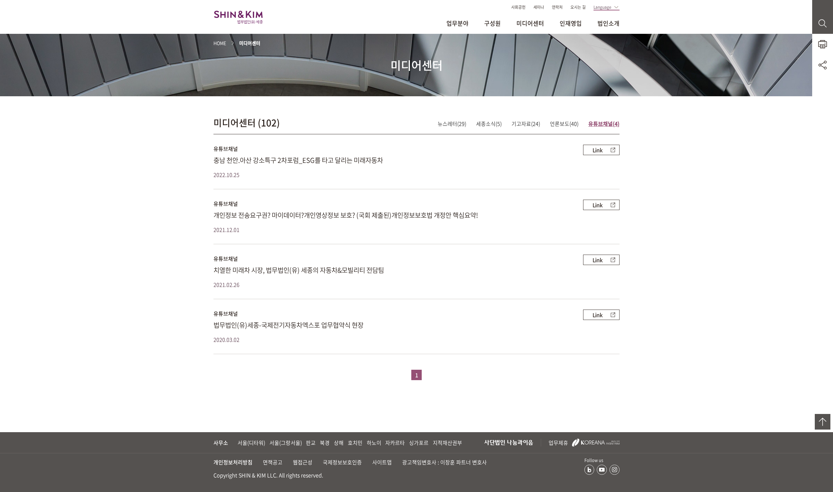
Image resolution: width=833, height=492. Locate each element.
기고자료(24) (526, 123)
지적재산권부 (447, 442)
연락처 (557, 7)
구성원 (492, 23)
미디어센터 (530, 23)
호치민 (355, 442)
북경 (325, 442)
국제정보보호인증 (342, 462)
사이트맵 (382, 462)
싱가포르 (419, 442)
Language (602, 7)
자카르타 (395, 442)
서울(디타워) (251, 442)
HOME (219, 43)
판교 (311, 442)
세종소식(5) (489, 123)
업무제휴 (559, 442)
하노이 (374, 442)
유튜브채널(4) (604, 123)
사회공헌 (518, 7)
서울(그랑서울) (285, 442)
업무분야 (457, 23)
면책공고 (272, 462)
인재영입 (571, 23)
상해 (339, 442)
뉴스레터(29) (452, 123)
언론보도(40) (564, 123)
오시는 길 (578, 7)
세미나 (538, 7)
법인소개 (608, 23)
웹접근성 (302, 462)
